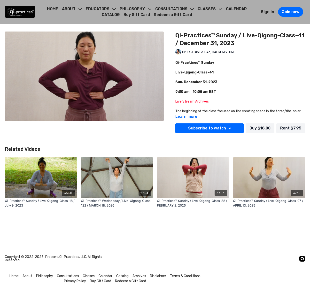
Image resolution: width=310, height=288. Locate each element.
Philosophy (44, 276)
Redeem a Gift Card (173, 14)
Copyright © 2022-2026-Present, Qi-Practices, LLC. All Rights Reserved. (53, 258)
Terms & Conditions (185, 276)
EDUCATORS (98, 9)
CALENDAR (236, 9)
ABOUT (69, 9)
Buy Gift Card (137, 14)
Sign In (267, 11)
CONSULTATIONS (171, 9)
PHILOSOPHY (133, 9)
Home (14, 276)
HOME (52, 9)
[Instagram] (302, 259)
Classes (89, 276)
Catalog (122, 276)
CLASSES (207, 9)
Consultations (68, 276)
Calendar (105, 276)
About (27, 276)
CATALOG (111, 14)
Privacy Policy (75, 281)
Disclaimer (158, 276)
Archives (139, 276)
